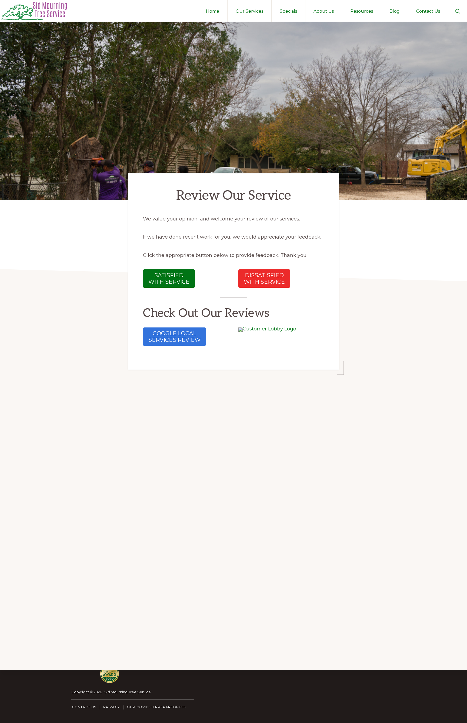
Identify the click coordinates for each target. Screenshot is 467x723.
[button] (457, 11)
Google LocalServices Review (174, 336)
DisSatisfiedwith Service (264, 278)
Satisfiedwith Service (168, 278)
